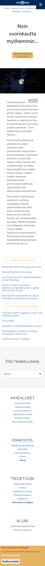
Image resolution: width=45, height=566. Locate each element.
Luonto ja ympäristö (23, 410)
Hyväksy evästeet (10, 561)
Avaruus (18, 403)
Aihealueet (16, 11)
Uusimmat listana (18, 8)
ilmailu (27, 403)
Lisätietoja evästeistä (10, 555)
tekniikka (26, 407)
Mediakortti (22, 499)
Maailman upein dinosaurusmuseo (21, 267)
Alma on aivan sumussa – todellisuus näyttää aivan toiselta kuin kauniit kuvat (20, 288)
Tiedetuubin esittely (23, 484)
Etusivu (7, 8)
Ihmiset (18, 418)
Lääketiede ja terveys (22, 414)
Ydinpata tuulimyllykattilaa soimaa (21, 326)
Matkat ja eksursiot (22, 530)
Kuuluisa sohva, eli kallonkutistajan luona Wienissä (22, 278)
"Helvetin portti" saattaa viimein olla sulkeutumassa (22, 314)
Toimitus (22, 487)
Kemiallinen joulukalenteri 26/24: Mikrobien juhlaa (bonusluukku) (20, 297)
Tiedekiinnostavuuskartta (22, 445)
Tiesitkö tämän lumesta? (16, 339)
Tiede (17, 407)
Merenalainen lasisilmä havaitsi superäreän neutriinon (19, 332)
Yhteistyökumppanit (22, 495)
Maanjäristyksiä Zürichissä (17, 272)
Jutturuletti (27, 11)
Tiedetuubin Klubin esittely (22, 526)
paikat (27, 418)
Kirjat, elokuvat (19, 421)
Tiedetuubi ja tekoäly (22, 491)
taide (30, 421)
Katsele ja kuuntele (33, 8)
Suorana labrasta (22, 453)
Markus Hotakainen (23, 54)
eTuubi (23, 456)
